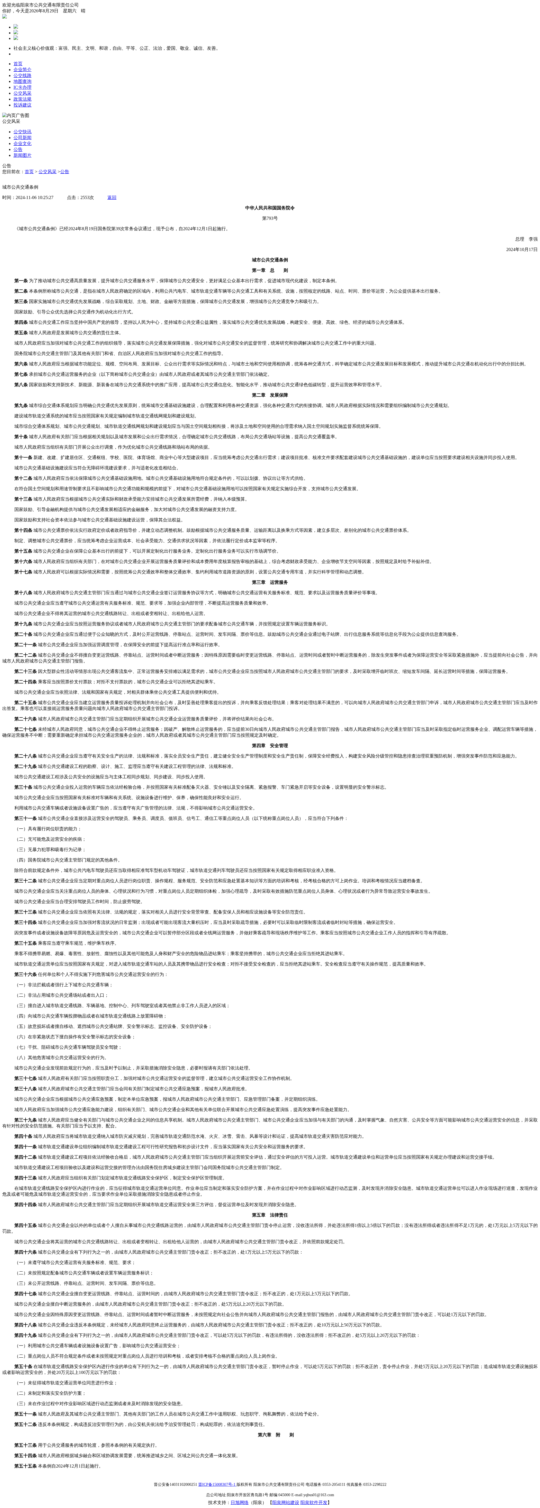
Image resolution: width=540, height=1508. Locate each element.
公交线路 (23, 75)
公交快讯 (23, 131)
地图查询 (23, 81)
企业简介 (23, 69)
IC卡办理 (23, 87)
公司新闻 (23, 137)
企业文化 (23, 143)
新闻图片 (23, 155)
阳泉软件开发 (313, 1502)
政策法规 (23, 99)
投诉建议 (23, 105)
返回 (111, 197)
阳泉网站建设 (285, 1502)
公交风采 (23, 93)
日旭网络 (240, 1502)
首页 (18, 63)
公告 (18, 149)
